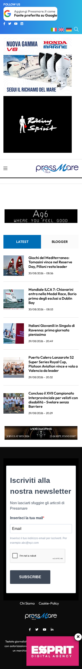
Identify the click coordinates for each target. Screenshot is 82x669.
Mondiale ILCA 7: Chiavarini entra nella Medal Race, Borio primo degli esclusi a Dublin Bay (52, 296)
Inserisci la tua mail (26, 518)
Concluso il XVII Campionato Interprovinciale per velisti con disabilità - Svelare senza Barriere (53, 400)
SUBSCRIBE (30, 577)
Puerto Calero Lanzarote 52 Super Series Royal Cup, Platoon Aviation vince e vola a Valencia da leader (53, 364)
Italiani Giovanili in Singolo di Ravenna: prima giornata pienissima (51, 329)
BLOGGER (60, 241)
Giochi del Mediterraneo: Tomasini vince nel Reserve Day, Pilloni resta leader (50, 262)
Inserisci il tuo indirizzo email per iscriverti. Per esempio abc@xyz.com (38, 540)
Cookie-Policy (49, 603)
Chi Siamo (27, 603)
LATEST (22, 241)
